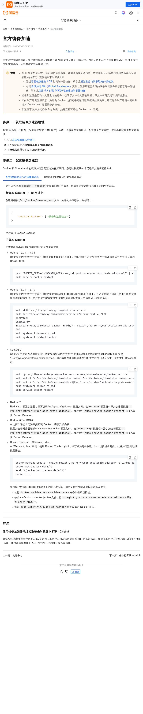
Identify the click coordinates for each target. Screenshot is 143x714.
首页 (5, 28)
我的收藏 (131, 51)
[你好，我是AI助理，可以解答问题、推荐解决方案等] (123, 12)
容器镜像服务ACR (41, 81)
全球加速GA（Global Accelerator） (51, 86)
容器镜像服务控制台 (23, 140)
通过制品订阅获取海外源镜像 (97, 81)
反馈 (77, 571)
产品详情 (70, 51)
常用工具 (42, 28)
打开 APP (132, 4)
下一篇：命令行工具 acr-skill (124, 555)
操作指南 (31, 28)
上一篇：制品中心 (12, 555)
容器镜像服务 (16, 28)
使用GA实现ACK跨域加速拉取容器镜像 (62, 90)
